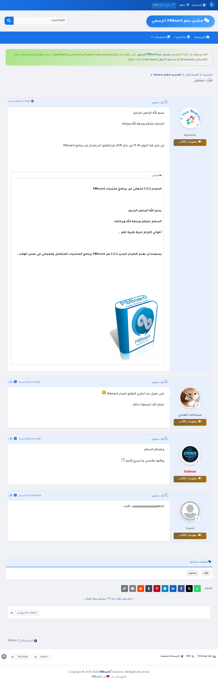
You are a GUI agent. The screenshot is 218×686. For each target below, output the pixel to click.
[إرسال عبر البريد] (132, 588)
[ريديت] (140, 588)
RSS (188, 656)
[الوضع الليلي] (212, 4)
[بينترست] (156, 588)
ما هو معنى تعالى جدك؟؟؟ (119, 598)
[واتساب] (197, 588)
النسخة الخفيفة (170, 656)
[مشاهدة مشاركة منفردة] (15, 381)
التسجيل (197, 5)
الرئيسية (200, 37)
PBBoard (97, 677)
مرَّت (206, 573)
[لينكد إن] (173, 588)
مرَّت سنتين (158, 103)
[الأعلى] (4, 656)
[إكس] (189, 588)
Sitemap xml (204, 656)
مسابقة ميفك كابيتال (95, 598)
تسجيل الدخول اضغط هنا (160, 59)
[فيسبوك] (181, 588)
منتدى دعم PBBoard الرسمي (154, 54)
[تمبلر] (148, 588)
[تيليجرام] (165, 588)
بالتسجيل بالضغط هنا (193, 59)
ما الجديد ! (180, 37)
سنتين (192, 573)
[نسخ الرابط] (124, 588)
